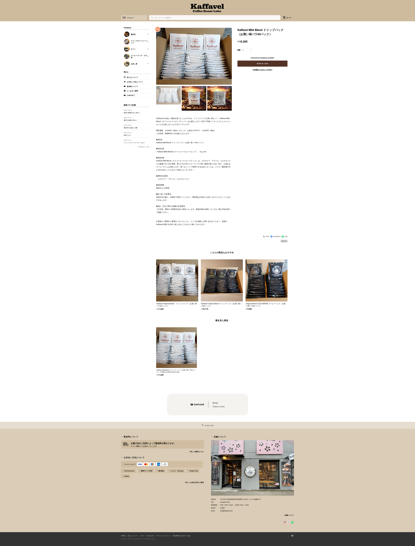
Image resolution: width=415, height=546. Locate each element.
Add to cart (262, 63)
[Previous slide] (156, 347)
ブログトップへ (144, 147)
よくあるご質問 (132, 91)
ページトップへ (207, 425)
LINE (285, 236)
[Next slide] (287, 347)
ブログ (142, 536)
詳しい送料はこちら (197, 451)
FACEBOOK (277, 236)
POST (267, 236)
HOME (123, 536)
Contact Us (150, 536)
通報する (284, 241)
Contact (131, 95)
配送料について (132, 86)
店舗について (289, 515)
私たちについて (132, 77)
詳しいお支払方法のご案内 (195, 482)
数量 (238, 50)
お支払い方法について (135, 82)
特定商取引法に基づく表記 (182, 536)
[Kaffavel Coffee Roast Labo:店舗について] (252, 468)
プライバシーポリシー (163, 536)
